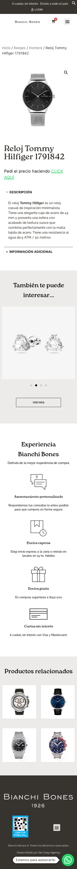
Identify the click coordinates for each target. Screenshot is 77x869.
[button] (74, 4)
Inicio (6, 48)
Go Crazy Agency (49, 852)
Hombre (35, 48)
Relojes (20, 48)
